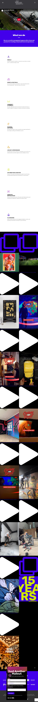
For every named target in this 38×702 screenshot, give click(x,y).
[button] (2, 2)
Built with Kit (11, 698)
